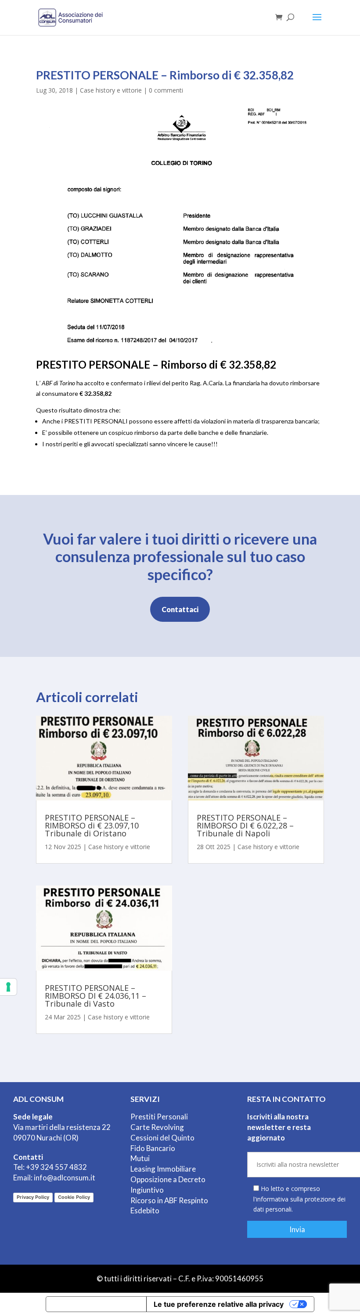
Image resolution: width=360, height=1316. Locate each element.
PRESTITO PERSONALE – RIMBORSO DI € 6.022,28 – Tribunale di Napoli (245, 825)
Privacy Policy (33, 1197)
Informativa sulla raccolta (96, 1304)
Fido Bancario (152, 1148)
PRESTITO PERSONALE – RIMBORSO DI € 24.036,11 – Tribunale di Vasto (95, 996)
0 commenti (166, 90)
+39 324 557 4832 (56, 1167)
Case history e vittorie (111, 90)
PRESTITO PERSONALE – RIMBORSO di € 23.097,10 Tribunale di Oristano (92, 825)
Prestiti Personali (159, 1116)
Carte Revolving (157, 1127)
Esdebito (144, 1210)
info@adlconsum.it (64, 1177)
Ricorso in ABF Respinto (169, 1200)
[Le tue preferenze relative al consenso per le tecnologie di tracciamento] (8, 987)
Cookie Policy (74, 1197)
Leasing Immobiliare (163, 1168)
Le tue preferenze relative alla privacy (219, 1304)
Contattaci (180, 609)
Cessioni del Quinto (162, 1137)
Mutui (140, 1158)
